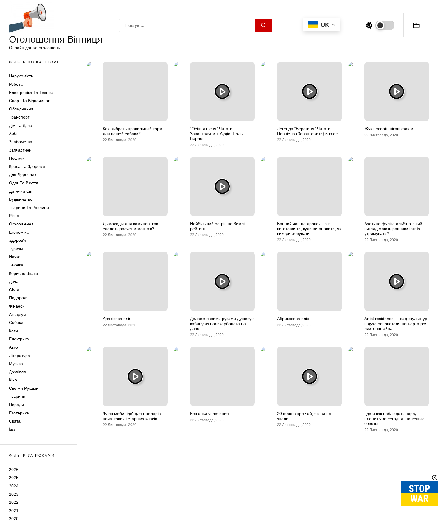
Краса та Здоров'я (27, 166)
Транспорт (19, 117)
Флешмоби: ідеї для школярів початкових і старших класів (132, 416)
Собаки (16, 322)
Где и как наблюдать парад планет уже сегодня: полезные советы (394, 418)
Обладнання (21, 109)
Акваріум (17, 314)
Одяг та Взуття (23, 182)
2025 (13, 477)
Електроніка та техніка (31, 92)
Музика (16, 363)
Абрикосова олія (293, 318)
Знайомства (20, 141)
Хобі (13, 133)
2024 (13, 486)
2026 (13, 469)
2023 (13, 494)
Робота (16, 84)
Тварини (17, 396)
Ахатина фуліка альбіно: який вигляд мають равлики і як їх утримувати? (393, 228)
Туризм (16, 248)
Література (19, 355)
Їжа (12, 429)
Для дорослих (22, 174)
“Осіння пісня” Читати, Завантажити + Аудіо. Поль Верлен (216, 133)
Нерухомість (21, 76)
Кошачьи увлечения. (210, 413)
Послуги (17, 158)
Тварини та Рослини (29, 207)
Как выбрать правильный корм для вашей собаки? (132, 131)
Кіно (13, 380)
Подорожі (18, 297)
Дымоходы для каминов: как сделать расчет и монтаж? (130, 226)
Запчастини (20, 150)
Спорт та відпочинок (29, 100)
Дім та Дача (20, 125)
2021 (13, 510)
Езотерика (19, 413)
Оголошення (21, 224)
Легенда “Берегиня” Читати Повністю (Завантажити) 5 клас (307, 131)
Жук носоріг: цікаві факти (388, 128)
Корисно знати (23, 273)
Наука (15, 256)
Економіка (19, 232)
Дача (13, 281)
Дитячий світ (21, 191)
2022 (13, 502)
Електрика (19, 338)
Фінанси (17, 306)
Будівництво (20, 199)
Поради (16, 404)
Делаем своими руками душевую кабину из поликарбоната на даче (222, 323)
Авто (13, 347)
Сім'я (14, 289)
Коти (13, 330)
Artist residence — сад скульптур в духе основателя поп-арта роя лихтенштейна (396, 323)
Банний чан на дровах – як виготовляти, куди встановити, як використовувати (309, 228)
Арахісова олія (117, 318)
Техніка (16, 265)
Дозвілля (17, 372)
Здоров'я (17, 240)
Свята (15, 421)
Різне (14, 215)
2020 (13, 518)
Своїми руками (23, 388)
